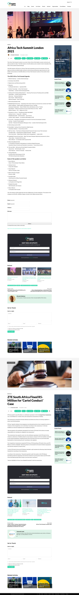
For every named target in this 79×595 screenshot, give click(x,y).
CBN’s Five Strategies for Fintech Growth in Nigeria (13, 350)
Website (9, 207)
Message (9, 211)
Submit (29, 223)
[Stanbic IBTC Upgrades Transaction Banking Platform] (68, 111)
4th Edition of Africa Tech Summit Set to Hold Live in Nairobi (29, 278)
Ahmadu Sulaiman (15, 54)
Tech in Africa (34, 285)
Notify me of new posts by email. (14, 329)
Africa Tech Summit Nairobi (12, 277)
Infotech (26, 347)
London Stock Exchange (25, 285)
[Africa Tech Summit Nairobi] (14, 271)
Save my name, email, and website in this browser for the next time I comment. (22, 326)
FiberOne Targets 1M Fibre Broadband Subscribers (28, 350)
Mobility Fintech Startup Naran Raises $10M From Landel (59, 103)
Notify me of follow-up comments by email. (16, 328)
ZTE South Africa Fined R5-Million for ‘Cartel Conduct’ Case (16, 290)
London (18, 285)
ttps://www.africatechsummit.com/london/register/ (19, 228)
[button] (69, 2)
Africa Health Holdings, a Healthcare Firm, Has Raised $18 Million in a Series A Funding (41, 290)
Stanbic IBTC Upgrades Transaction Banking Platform (59, 110)
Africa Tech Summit (11, 285)
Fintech (10, 347)
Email (10, 204)
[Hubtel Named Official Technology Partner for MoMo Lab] (45, 347)
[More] (49, 58)
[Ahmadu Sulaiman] (9, 55)
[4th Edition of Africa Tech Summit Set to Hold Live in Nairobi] (29, 271)
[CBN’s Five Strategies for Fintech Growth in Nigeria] (14, 347)
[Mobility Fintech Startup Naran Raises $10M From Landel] (68, 104)
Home (9, 13)
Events (9, 44)
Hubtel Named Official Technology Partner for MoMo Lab (44, 350)
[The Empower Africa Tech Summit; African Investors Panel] (44, 271)
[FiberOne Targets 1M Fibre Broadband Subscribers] (30, 347)
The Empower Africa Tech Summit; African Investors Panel (44, 278)
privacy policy (31, 257)
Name (10, 200)
